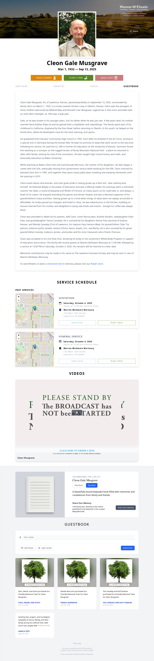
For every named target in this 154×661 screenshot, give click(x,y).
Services (59, 86)
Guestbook (131, 86)
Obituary (21, 86)
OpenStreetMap (79, 654)
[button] (34, 308)
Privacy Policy (70, 650)
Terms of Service (83, 650)
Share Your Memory (126, 507)
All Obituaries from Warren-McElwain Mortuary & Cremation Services (133, 15)
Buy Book (91, 485)
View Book (78, 485)
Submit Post (128, 548)
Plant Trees (117, 322)
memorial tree (54, 263)
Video (94, 86)
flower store (97, 263)
